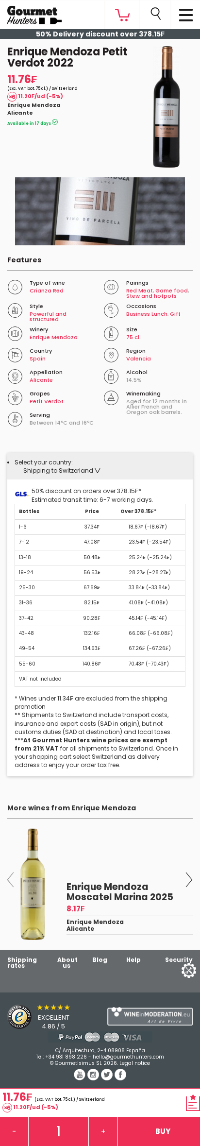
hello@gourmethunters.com (128, 1056)
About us (67, 963)
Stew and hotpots (151, 296)
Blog (99, 960)
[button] (61, 470)
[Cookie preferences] (176, 970)
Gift (175, 314)
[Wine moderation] (150, 1016)
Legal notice (134, 1063)
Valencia (138, 358)
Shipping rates (22, 963)
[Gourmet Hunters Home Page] (31, 12)
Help (133, 960)
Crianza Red (47, 290)
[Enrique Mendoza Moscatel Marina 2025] (33, 884)
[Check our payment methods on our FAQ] (100, 1037)
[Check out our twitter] (108, 1078)
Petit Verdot (47, 401)
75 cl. (133, 337)
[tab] (100, 466)
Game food (171, 290)
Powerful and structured (48, 316)
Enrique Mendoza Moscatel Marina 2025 (120, 892)
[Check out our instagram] (94, 1078)
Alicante (20, 113)
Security (179, 960)
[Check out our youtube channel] (80, 1078)
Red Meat (139, 290)
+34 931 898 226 (66, 1056)
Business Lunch (146, 314)
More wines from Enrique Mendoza (71, 808)
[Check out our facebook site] (120, 1078)
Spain (38, 358)
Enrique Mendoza (34, 105)
